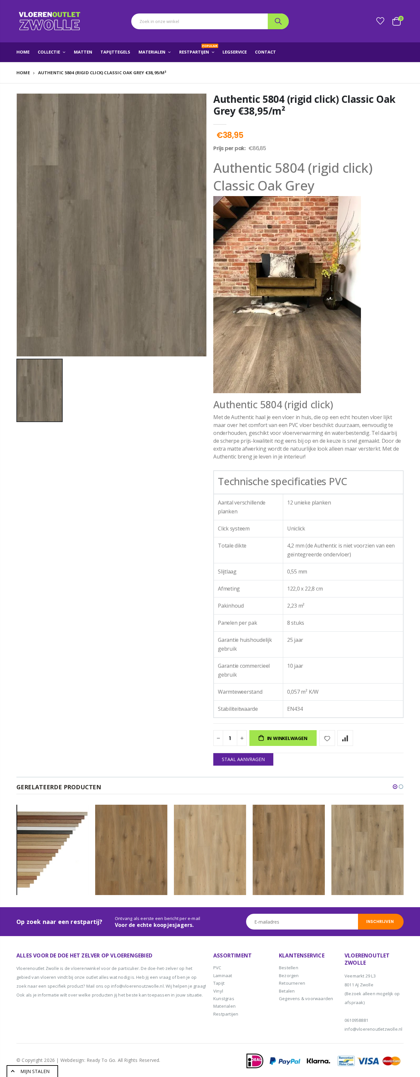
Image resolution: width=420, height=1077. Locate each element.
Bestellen (288, 968)
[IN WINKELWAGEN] (78, 815)
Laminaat (222, 975)
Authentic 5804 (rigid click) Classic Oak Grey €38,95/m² (304, 105)
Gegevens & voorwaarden (306, 998)
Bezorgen (289, 975)
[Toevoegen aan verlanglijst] (327, 738)
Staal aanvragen (243, 759)
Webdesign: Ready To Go (87, 1060)
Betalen (287, 991)
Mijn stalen (35, 1071)
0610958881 (356, 1020)
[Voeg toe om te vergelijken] (345, 738)
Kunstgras (223, 998)
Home (23, 73)
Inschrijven (380, 921)
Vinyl (218, 991)
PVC (217, 968)
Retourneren (292, 983)
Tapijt (218, 983)
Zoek (278, 21)
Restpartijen (225, 1014)
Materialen (224, 1006)
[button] (395, 787)
